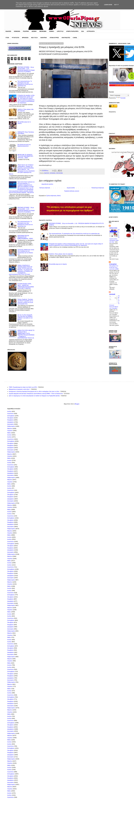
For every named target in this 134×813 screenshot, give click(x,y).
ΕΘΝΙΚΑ (51, 31)
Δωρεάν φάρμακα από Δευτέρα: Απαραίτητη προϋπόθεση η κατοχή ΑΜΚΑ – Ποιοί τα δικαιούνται (36, 393)
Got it (116, 4)
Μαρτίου (9, 428)
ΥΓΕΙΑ (7, 37)
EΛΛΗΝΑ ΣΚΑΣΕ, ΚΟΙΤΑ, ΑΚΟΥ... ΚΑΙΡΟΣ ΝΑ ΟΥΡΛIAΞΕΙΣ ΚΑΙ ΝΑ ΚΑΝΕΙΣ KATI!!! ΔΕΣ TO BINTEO (25, 286)
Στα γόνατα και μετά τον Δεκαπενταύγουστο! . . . (24, 145)
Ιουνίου (9, 435)
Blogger (77, 404)
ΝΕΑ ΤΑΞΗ (34, 37)
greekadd (112, 294)
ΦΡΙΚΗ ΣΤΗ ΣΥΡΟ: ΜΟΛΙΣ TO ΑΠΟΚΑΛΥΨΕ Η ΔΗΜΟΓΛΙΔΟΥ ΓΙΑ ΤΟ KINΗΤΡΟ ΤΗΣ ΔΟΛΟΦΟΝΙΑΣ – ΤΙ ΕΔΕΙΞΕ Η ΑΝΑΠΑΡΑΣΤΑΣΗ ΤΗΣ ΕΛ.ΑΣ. (25, 334)
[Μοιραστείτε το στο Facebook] (59, 171)
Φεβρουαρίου (11, 426)
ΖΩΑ (82, 31)
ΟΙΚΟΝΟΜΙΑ (42, 31)
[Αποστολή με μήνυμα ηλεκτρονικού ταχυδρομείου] (53, 171)
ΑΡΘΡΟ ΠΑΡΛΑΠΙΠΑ (72, 31)
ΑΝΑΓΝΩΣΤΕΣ (66, 37)
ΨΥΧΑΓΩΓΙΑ (15, 37)
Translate (123, 98)
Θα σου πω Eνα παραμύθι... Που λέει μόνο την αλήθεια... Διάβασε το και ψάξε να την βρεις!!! (25, 317)
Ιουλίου (9, 411)
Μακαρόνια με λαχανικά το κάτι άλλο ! (19, 389)
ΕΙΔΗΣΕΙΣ (8, 31)
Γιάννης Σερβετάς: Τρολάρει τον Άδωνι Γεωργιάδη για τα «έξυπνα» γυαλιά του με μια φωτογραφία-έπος (25, 302)
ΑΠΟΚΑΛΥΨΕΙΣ (54, 37)
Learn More (108, 4)
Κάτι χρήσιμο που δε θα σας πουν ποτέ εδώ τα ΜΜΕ (114, 267)
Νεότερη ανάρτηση (44, 188)
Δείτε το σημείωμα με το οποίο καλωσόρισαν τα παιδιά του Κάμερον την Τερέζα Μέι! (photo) (34, 396)
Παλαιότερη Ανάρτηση (97, 188)
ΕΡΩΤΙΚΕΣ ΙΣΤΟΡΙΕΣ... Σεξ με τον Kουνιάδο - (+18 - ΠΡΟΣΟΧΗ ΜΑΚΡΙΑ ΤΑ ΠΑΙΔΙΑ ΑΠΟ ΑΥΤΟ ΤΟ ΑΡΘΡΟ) (26, 69)
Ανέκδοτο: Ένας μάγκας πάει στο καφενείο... (61, 254)
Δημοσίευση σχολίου (47, 184)
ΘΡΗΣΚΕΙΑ (25, 37)
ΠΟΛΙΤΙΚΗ (26, 31)
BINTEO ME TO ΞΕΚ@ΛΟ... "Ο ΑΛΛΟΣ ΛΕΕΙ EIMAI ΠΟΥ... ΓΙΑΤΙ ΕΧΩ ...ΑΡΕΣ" (25, 156)
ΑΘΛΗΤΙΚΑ (43, 37)
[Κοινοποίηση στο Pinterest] (61, 171)
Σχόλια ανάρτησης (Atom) (53, 195)
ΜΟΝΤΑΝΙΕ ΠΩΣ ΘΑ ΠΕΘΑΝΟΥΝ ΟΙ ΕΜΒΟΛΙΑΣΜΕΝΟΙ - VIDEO (25, 237)
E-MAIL (75, 37)
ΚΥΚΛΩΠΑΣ (113, 264)
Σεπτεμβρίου (10, 415)
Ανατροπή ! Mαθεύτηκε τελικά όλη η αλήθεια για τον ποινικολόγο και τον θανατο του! (25, 252)
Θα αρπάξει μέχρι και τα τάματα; (58, 264)
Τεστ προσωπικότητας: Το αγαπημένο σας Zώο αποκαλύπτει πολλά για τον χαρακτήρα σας (74, 233)
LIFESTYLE (60, 31)
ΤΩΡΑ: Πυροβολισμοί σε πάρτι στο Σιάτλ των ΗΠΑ (23, 387)
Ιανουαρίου (10, 424)
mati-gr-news (113, 228)
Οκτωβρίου (10, 418)
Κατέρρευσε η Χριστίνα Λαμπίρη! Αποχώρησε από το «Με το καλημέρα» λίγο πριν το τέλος (34, 391)
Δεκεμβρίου (10, 422)
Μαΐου (9, 433)
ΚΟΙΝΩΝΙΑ (17, 31)
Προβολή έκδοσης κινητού (71, 191)
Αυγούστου (10, 413)
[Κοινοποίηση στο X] (57, 171)
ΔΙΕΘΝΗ (34, 31)
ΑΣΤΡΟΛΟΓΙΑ (91, 31)
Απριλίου (9, 430)
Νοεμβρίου (10, 420)
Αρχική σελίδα (71, 188)
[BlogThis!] (55, 171)
